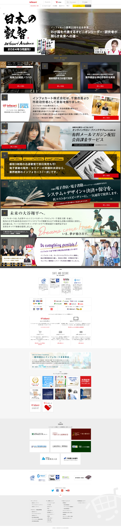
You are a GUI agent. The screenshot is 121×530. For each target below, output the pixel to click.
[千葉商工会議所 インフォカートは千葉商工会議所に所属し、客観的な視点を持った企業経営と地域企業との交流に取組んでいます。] (70, 458)
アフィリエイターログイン (36, 513)
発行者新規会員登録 (35, 521)
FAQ (67, 5)
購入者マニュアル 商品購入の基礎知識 (76, 327)
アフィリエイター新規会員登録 (37, 519)
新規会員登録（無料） (35, 5)
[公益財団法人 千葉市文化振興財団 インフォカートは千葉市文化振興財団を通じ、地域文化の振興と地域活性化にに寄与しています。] (60, 434)
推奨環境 (64, 514)
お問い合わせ (88, 5)
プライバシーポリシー (66, 510)
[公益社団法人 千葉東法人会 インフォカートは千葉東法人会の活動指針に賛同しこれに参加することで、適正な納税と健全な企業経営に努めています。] (50, 458)
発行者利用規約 (66, 508)
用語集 (48, 516)
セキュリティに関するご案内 (68, 516)
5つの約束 (55, 5)
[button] (42, 476)
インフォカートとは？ (46, 5)
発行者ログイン (34, 515)
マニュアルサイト (50, 514)
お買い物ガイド (60, 343)
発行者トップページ (35, 506)
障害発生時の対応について (67, 518)
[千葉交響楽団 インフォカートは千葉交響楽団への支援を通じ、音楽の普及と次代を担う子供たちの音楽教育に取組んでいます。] (81, 434)
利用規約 (64, 502)
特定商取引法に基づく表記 (67, 512)
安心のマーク (61, 5)
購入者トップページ (35, 502)
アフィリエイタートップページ (37, 504)
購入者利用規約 (66, 504)
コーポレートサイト (81, 502)
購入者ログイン (34, 511)
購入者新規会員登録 (35, 517)
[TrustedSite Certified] (66, 477)
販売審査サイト (50, 512)
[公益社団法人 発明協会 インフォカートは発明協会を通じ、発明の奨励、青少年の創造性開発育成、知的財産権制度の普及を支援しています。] (60, 446)
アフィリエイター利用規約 (68, 506)
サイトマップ (49, 521)
